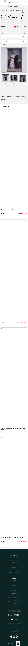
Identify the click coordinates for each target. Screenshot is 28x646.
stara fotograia (10, 22)
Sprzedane (11, 10)
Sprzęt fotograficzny (14, 572)
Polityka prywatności (14, 631)
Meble (14, 567)
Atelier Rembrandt (8, 21)
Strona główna (4, 10)
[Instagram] (14, 636)
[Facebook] (11, 636)
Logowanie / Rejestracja (15, 552)
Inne (14, 570)
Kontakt (14, 590)
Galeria (14, 585)
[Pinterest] (17, 636)
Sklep (14, 583)
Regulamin (14, 628)
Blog (14, 588)
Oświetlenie (14, 560)
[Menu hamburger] (2, 7)
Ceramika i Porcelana (14, 565)
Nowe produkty (14, 557)
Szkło (14, 562)
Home (14, 580)
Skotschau (3, 22)
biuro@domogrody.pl (15, 611)
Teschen (16, 22)
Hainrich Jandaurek (18, 21)
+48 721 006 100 (15, 610)
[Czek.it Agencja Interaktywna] (14, 643)
